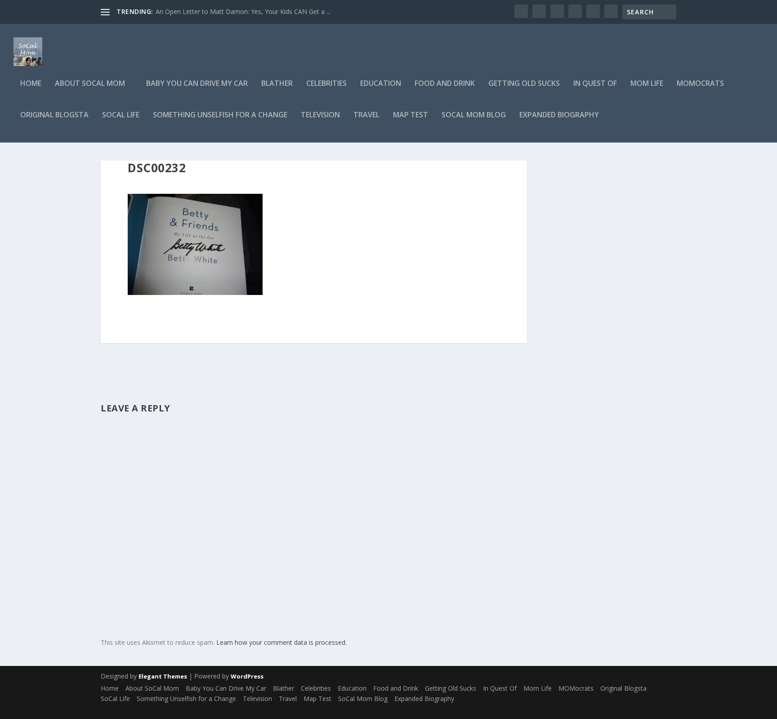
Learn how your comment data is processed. (281, 642)
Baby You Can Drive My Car (197, 84)
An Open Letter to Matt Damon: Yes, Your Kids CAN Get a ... (243, 11)
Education (380, 84)
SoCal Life (120, 115)
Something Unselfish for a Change (220, 115)
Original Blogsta (54, 115)
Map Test (410, 115)
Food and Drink (445, 84)
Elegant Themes (162, 676)
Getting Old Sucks (524, 84)
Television (320, 115)
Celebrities (326, 84)
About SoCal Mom (90, 84)
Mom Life (646, 84)
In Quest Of (595, 84)
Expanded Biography (559, 115)
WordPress (247, 676)
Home (30, 84)
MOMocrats (700, 84)
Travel (366, 115)
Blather (277, 84)
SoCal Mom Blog (474, 115)
